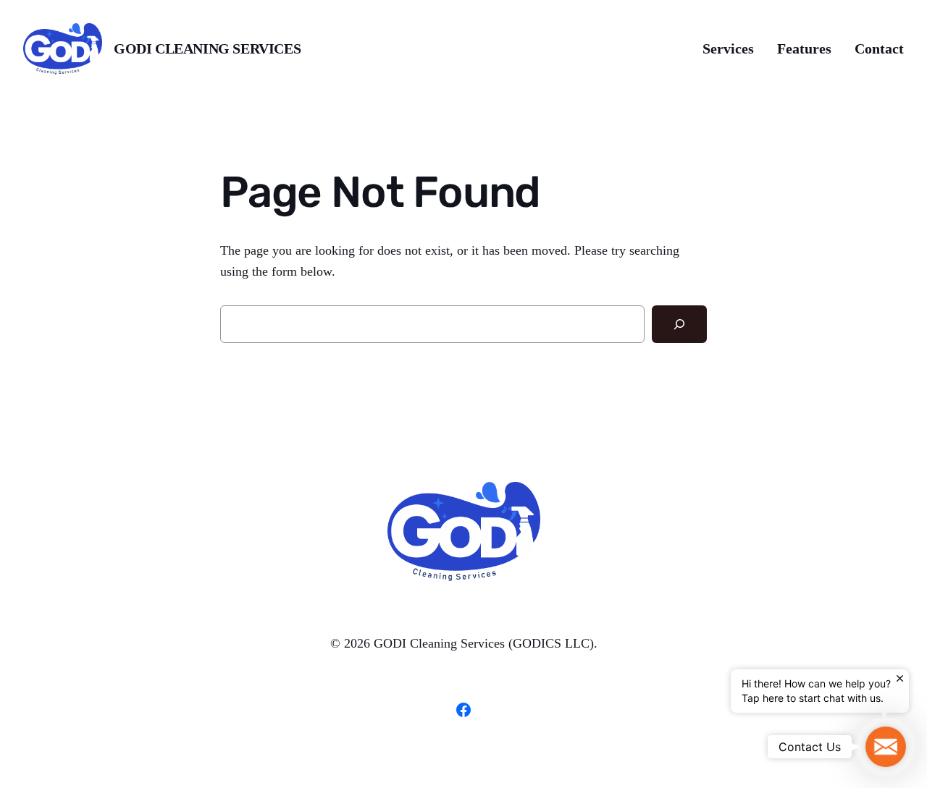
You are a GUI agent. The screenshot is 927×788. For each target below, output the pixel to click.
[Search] (679, 324)
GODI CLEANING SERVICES (207, 48)
